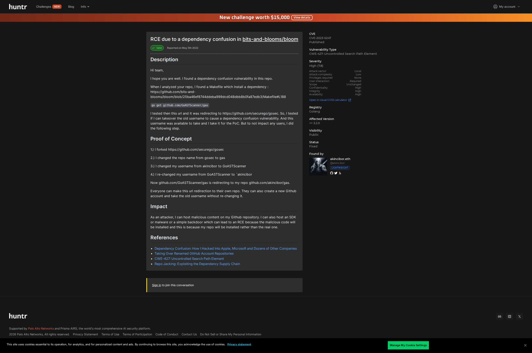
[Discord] (499, 316)
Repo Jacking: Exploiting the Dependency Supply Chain (197, 264)
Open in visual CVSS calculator (328, 99)
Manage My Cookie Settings (408, 345)
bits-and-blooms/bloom (270, 39)
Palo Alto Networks (41, 328)
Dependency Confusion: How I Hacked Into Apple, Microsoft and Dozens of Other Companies (226, 248)
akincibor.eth (340, 159)
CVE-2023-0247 (320, 38)
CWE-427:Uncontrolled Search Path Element (343, 54)
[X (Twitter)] (519, 316)
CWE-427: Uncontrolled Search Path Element (189, 259)
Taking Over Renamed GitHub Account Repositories (194, 253)
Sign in (156, 285)
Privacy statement (239, 344)
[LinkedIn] (509, 316)
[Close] (525, 345)
